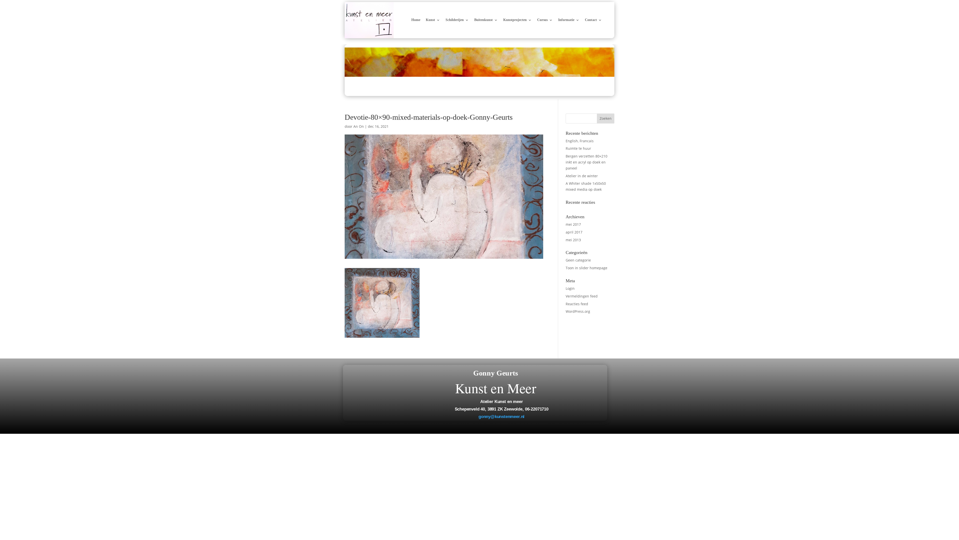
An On (358, 126)
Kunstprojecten (515, 20)
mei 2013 (573, 240)
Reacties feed (577, 304)
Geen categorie (578, 260)
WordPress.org (578, 311)
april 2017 (574, 232)
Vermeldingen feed (582, 296)
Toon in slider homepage (586, 268)
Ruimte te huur (578, 148)
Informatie (566, 20)
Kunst (430, 20)
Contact (591, 20)
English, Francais (580, 140)
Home (415, 20)
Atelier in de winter (582, 176)
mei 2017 (573, 224)
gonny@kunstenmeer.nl (501, 416)
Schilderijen (455, 20)
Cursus (542, 20)
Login (570, 288)
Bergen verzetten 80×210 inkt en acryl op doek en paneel (586, 162)
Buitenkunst (483, 20)
